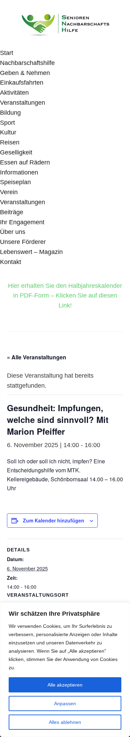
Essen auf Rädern (25, 162)
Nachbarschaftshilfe (27, 62)
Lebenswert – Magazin (31, 251)
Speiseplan (15, 182)
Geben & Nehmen (25, 72)
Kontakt (10, 261)
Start (6, 52)
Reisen (9, 142)
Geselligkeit (16, 152)
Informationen (19, 172)
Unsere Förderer (23, 241)
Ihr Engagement (22, 222)
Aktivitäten (14, 92)
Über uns (12, 231)
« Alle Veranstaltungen (36, 357)
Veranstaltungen (22, 102)
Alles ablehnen (65, 722)
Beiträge (11, 212)
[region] (65, 669)
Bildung (10, 112)
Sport (7, 122)
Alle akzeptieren (65, 685)
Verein (9, 192)
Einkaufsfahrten (21, 82)
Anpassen (65, 703)
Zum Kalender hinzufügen (53, 520)
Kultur (8, 132)
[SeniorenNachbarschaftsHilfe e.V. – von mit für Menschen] (65, 23)
